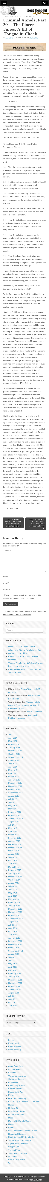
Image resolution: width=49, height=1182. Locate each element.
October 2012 (14, 947)
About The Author (34, 712)
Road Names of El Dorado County (23, 1137)
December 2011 (15, 980)
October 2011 (14, 986)
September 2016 (15, 818)
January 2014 (14, 906)
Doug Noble (9, 37)
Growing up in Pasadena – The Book (24, 1102)
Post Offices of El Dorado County (22, 1131)
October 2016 (14, 815)
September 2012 (15, 951)
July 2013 (12, 925)
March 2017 (13, 809)
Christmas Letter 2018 (17, 653)
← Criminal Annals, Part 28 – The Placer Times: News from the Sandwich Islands (12, 522)
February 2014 (14, 902)
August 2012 (13, 954)
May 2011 (12, 1002)
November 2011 (15, 983)
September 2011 (15, 989)
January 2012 (14, 977)
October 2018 (14, 754)
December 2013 (15, 909)
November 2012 (15, 944)
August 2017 (13, 796)
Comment (7, 550)
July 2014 (12, 886)
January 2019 (14, 747)
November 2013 (15, 912)
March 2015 (13, 867)
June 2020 (12, 738)
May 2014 (12, 893)
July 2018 (12, 764)
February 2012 (14, 973)
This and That (14, 1150)
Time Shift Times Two (17, 1153)
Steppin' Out (13, 1147)
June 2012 (12, 960)
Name (6, 576)
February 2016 (14, 838)
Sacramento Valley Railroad (20, 1140)
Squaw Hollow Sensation (19, 1144)
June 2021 (12, 734)
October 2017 (14, 789)
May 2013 (12, 931)
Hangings (12, 1105)
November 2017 (15, 786)
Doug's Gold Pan (15, 1092)
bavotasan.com (36, 1179)
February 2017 (14, 812)
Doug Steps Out (23, 1177)
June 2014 (12, 889)
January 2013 (14, 938)
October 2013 (14, 915)
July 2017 (12, 799)
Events (11, 1095)
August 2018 (13, 760)
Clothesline (13, 1082)
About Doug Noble (16, 1066)
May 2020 (12, 741)
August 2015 (13, 854)
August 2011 (13, 993)
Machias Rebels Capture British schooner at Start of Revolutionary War (24, 705)
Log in (11, 1040)
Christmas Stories (16, 1079)
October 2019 (14, 744)
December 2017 (15, 783)
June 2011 (12, 999)
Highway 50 (13, 1108)
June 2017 (12, 802)
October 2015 (14, 851)
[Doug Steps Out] (24, 10)
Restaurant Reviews (17, 1134)
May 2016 (12, 828)
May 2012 (12, 964)
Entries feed (13, 1043)
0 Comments (33, 37)
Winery (11, 1163)
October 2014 (14, 880)
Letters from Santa (16, 1114)
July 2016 (12, 825)
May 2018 (12, 770)
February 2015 (14, 870)
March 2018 (13, 776)
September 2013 (15, 919)
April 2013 (12, 935)
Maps (10, 1118)
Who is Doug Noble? (17, 1160)
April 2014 (12, 896)
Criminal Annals (9, 16)
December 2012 (15, 941)
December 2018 (15, 751)
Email (6, 583)
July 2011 (12, 996)
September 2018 (15, 757)
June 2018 (12, 767)
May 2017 (12, 806)
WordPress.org (14, 1050)
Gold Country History (26, 16)
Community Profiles (16, 1085)
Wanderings (13, 1156)
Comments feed (15, 1046)
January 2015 (14, 873)
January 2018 (14, 780)
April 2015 (12, 864)
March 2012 (13, 970)
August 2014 (13, 883)
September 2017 (15, 793)
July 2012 (12, 957)
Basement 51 (14, 1072)
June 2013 (12, 928)
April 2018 (12, 773)
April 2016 (12, 831)
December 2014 (15, 876)
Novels (11, 1124)
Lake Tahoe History (16, 1111)
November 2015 (15, 847)
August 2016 (13, 822)
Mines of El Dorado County (19, 1121)
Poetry (11, 1127)
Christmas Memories (17, 1076)
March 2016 (13, 834)
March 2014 (13, 899)
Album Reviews (15, 1069)
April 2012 (12, 967)
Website (6, 589)
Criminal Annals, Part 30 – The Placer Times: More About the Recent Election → (36, 523)
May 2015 (12, 860)
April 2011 (12, 1006)
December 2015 (15, 844)
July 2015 (12, 857)
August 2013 (13, 922)
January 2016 (14, 841)
